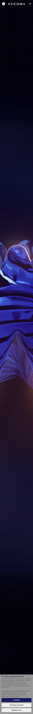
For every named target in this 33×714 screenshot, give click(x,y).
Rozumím (16, 700)
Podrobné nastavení (16, 705)
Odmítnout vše (16, 710)
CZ (30, 4)
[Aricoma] (16, 4)
